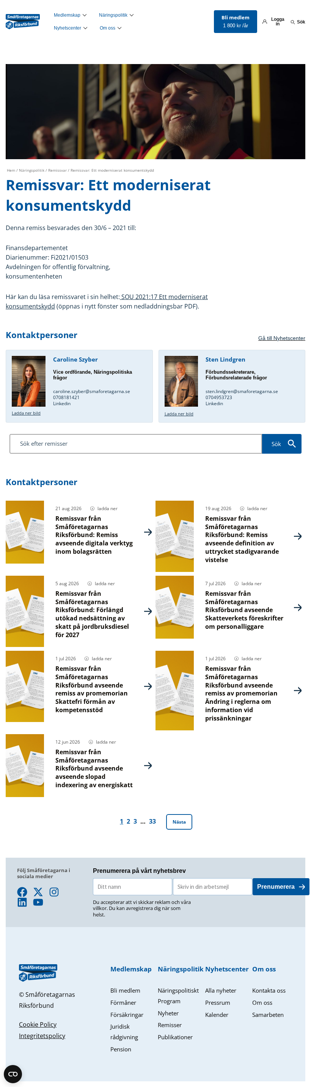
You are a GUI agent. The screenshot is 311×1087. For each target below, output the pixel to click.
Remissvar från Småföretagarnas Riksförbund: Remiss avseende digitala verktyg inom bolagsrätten (94, 535)
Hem (11, 170)
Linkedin (62, 403)
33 (152, 821)
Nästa (179, 822)
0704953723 (219, 397)
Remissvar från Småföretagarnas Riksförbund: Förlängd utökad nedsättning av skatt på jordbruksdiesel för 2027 (92, 614)
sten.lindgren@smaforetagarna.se (242, 391)
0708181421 (66, 397)
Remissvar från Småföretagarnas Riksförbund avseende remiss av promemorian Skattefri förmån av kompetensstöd (91, 689)
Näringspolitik (31, 170)
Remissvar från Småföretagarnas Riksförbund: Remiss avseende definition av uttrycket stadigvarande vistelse (242, 539)
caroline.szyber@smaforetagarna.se (91, 391)
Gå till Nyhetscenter (281, 338)
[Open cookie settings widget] (13, 1074)
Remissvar (57, 170)
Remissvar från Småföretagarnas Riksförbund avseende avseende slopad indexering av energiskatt (94, 768)
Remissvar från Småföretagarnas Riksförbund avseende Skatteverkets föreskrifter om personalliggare (244, 610)
